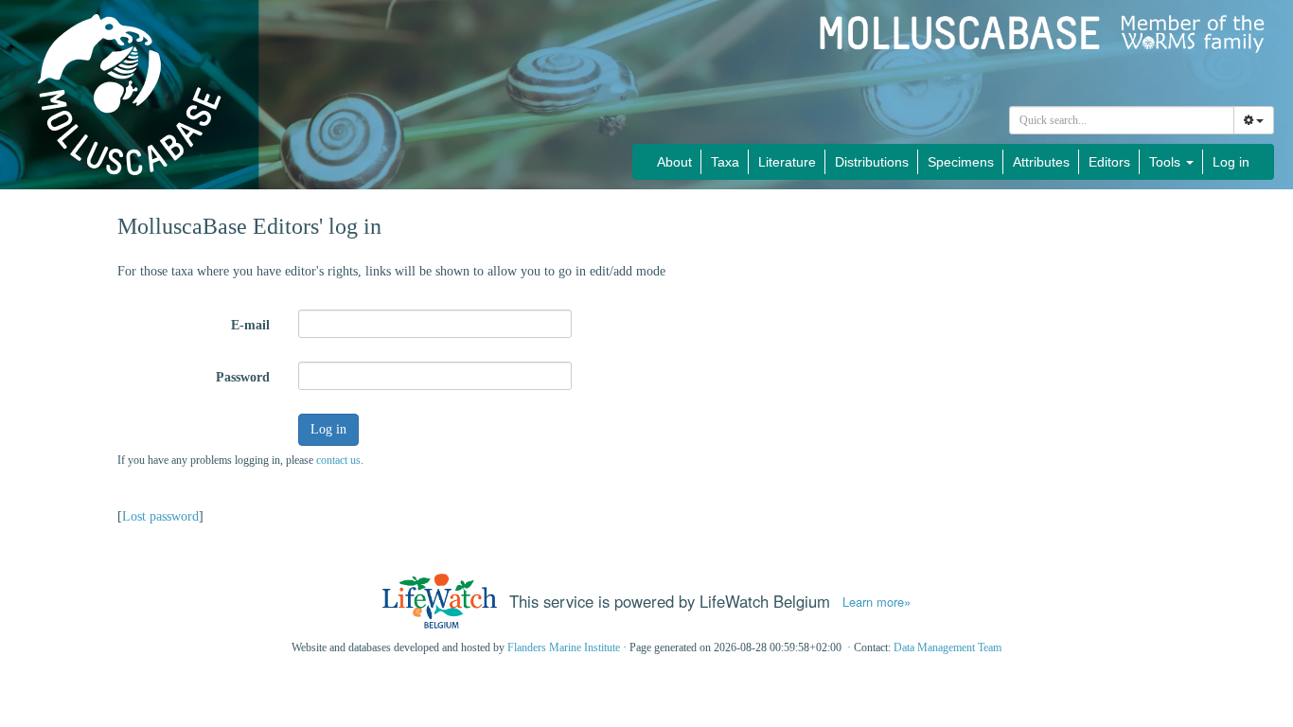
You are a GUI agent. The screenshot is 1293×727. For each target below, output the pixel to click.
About (674, 161)
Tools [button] (1166, 161)
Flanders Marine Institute (563, 647)
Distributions (872, 161)
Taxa (725, 161)
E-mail (250, 325)
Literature (787, 161)
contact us (338, 460)
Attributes (1041, 161)
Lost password (160, 516)
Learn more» (876, 602)
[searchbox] (1122, 120)
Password (243, 377)
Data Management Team (947, 647)
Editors (1109, 161)
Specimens (961, 161)
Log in (1231, 161)
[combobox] (1121, 120)
